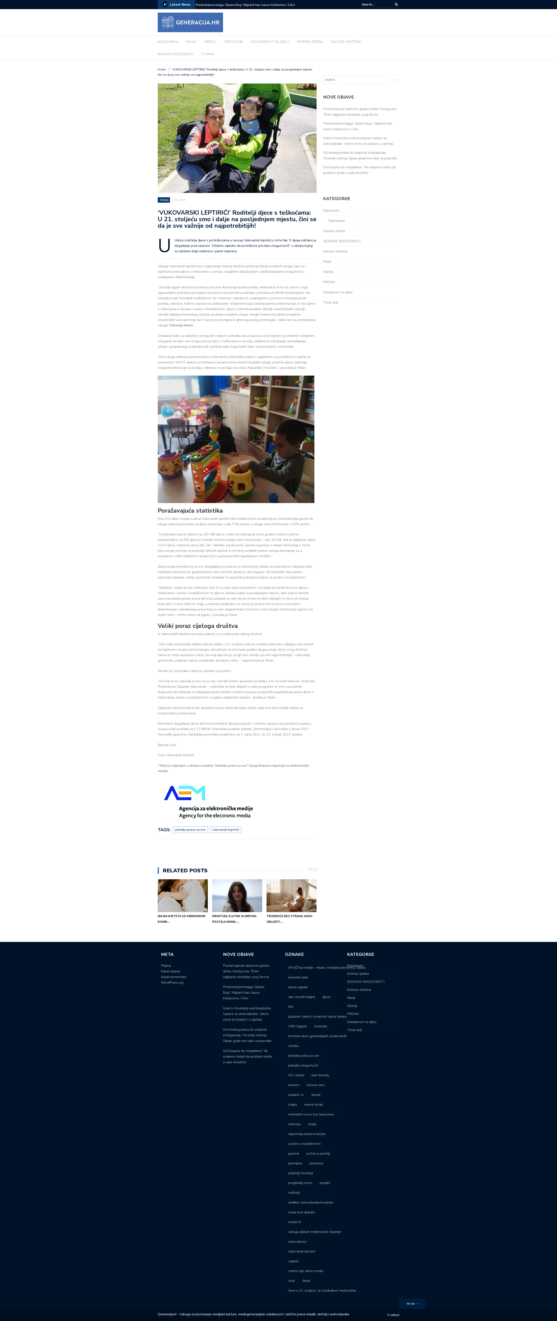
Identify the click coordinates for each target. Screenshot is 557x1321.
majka (292, 1104)
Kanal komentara (173, 977)
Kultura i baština (335, 251)
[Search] (396, 4)
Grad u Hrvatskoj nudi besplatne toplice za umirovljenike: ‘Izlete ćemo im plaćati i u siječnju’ (253, 8)
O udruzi (393, 1315)
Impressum (331, 210)
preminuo (317, 1163)
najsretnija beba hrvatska (306, 1134)
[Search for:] (375, 4)
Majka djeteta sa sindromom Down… (181, 919)
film (291, 1007)
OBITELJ (210, 42)
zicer (291, 1281)
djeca (326, 997)
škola (306, 1281)
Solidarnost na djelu (337, 292)
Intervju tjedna (334, 231)
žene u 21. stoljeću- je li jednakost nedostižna (322, 1290)
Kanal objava (170, 971)
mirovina (294, 1124)
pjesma (293, 1153)
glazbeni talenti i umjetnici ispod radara (317, 1016)
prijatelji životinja (300, 1173)
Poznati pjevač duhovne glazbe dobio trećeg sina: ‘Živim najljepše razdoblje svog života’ (246, 971)
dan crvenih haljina (301, 997)
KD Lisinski (296, 1075)
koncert (294, 1085)
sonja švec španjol (301, 1212)
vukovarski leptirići (225, 830)
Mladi (327, 261)
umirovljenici (297, 1241)
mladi (312, 1124)
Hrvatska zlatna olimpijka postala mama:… (234, 919)
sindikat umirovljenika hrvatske (310, 1202)
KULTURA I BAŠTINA (346, 42)
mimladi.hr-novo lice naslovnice (311, 1114)
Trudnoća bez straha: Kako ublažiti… (289, 919)
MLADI (191, 42)
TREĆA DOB (233, 42)
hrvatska (320, 1026)
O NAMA (208, 54)
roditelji (294, 1193)
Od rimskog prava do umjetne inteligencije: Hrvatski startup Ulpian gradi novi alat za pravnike (247, 1035)
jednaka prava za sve (190, 830)
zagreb (293, 1261)
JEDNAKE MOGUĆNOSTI (175, 54)
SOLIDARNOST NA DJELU (270, 42)
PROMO (329, 282)
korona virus (316, 1085)
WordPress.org (172, 982)
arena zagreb (298, 987)
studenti (294, 1222)
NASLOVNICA (168, 42)
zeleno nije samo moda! (305, 1271)
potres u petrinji (318, 1153)
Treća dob (330, 302)
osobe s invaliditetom (304, 1144)
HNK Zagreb (297, 1026)
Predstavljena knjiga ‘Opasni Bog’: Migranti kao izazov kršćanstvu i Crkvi (243, 992)
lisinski (315, 1095)
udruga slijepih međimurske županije (314, 1232)
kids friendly (320, 1075)
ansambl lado (298, 977)
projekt (325, 1183)
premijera (295, 1163)
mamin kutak (313, 1104)
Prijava (166, 965)
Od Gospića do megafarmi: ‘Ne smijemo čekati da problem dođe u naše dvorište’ (247, 1056)
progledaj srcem (300, 1183)
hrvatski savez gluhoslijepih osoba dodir (317, 1036)
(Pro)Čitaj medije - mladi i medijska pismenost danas (327, 967)
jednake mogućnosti (303, 1065)
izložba (293, 1046)
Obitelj (164, 200)
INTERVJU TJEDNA (310, 42)
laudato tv (296, 1095)
